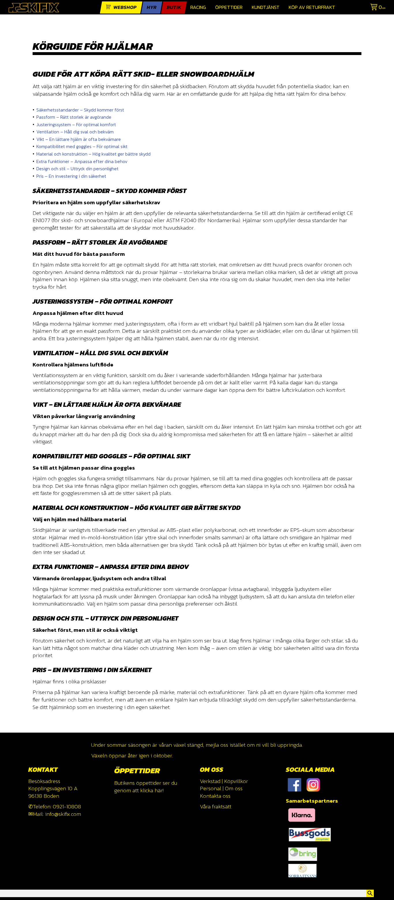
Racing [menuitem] (198, 7)
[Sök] (370, 893)
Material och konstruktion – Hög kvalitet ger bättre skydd (93, 153)
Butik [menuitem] (174, 7)
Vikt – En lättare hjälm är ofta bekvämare (78, 139)
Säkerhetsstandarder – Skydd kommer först (80, 109)
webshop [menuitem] (125, 7)
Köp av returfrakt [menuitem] (312, 7)
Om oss (234, 788)
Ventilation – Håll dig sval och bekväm (75, 131)
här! (159, 790)
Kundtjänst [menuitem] (265, 7)
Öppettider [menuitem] (229, 7)
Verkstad (210, 781)
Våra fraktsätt (215, 806)
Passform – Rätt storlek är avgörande (73, 117)
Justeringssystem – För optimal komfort (76, 124)
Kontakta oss (215, 796)
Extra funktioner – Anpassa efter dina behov (81, 161)
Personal (210, 788)
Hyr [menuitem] (151, 7)
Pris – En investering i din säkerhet (71, 176)
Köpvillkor (236, 781)
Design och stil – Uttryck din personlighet (77, 168)
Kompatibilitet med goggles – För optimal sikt (81, 146)
